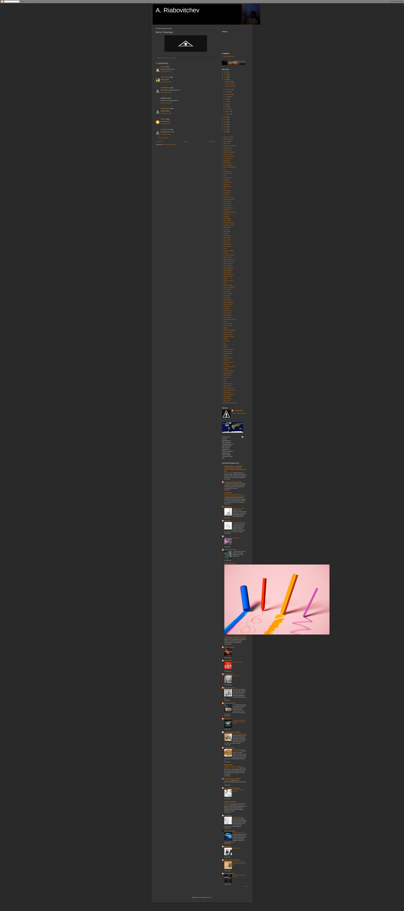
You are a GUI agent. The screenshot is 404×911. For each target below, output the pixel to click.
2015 (225, 72)
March (227, 109)
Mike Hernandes (228, 281)
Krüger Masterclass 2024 (239, 733)
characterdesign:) (229, 388)
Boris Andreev (228, 163)
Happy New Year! (230, 84)
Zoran (225, 381)
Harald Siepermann (229, 223)
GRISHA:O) (227, 210)
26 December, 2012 (166, 103)
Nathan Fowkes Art (230, 703)
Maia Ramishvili (228, 472)
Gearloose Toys (237, 508)
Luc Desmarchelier (229, 255)
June (227, 101)
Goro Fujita (227, 214)
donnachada (227, 392)
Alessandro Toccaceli (230, 145)
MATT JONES (227, 257)
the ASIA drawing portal (230, 403)
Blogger (209, 897)
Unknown (163, 119)
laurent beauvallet (229, 394)
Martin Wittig (227, 272)
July (226, 99)
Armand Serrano (228, 154)
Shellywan (227, 341)
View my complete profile (239, 413)
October (227, 92)
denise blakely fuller (229, 390)
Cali (225, 169)
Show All (246, 886)
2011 (225, 117)
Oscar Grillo (227, 291)
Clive (225, 175)
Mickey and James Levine (239, 522)
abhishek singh (228, 383)
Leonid (226, 253)
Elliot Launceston (228, 197)
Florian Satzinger (228, 208)
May (226, 104)
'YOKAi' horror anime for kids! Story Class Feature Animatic (239, 722)
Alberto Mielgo (228, 141)
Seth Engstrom (228, 674)
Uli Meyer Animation (230, 801)
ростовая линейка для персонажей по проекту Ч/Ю (239, 863)
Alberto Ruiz (227, 143)
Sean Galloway (228, 334)
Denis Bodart (227, 190)
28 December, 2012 (166, 113)
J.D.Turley (226, 229)
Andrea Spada (228, 148)
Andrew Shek (227, 150)
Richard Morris (228, 310)
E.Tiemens (227, 195)
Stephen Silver (228, 351)
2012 (225, 79)
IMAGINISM (227, 227)
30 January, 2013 (165, 124)
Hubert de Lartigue (229, 225)
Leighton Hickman (229, 250)
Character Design (229, 831)
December (228, 81)
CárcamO (226, 180)
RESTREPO (227, 306)
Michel (225, 278)
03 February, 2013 (165, 134)
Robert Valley (227, 313)
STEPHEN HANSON (229, 330)
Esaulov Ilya (227, 205)
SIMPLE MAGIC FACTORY (232, 860)
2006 (225, 129)
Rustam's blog (228, 326)
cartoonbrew (227, 386)
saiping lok (227, 401)
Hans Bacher (227, 218)
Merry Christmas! (230, 86)
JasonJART (227, 240)
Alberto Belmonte (228, 139)
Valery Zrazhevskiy (229, 371)
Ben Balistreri (227, 158)
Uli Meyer (226, 364)
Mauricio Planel (228, 276)
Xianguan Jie (227, 377)
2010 (225, 119)
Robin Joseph (228, 317)
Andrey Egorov (164, 77)
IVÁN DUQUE (236, 848)
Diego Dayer (227, 193)
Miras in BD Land (229, 687)
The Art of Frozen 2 (238, 832)
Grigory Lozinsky (229, 647)
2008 (225, 124)
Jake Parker (227, 231)
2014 (225, 74)
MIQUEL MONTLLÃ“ (229, 259)
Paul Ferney (227, 298)
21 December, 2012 (166, 92)
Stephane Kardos (229, 349)
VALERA (226, 368)
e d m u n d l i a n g (229, 563)
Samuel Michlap (228, 332)
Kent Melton (227, 815)
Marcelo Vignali (228, 263)
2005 (225, 132)
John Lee (226, 242)
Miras (225, 283)
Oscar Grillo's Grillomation (232, 788)
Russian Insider (228, 323)
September (228, 94)
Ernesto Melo (227, 201)
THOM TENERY (228, 353)
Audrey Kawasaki (229, 156)
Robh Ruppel (227, 315)
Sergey (226, 338)
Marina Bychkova (228, 268)
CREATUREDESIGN (229, 167)
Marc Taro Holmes (229, 261)
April (226, 106)
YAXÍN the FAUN (229, 748)
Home (186, 141)
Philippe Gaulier (228, 304)
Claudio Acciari (228, 173)
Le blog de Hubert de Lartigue (233, 482)
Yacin (225, 379)
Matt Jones (227, 719)
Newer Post (159, 141)
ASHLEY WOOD (228, 137)
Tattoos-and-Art (228, 358)
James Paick (227, 236)
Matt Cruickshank (228, 274)
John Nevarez (228, 244)
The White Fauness (238, 817)
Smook (226, 345)
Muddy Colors (228, 765)
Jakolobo (226, 233)
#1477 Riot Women (238, 662)
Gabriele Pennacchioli (230, 212)
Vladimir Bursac (228, 373)
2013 (225, 77)
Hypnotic (163, 67)
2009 (225, 122)
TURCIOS (226, 356)
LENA (225, 248)
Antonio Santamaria (229, 152)
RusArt (225, 321)
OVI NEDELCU (228, 289)
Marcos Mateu (228, 265)
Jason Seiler (227, 238)
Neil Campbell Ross (229, 287)
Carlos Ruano (228, 171)
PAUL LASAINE (228, 293)
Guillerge (226, 216)
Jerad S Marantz (229, 873)
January (227, 114)
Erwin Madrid (227, 203)
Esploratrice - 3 (237, 538)
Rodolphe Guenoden (230, 319)
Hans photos (227, 220)
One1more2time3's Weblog (232, 779)
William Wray (227, 375)
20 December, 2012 (166, 71)
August (227, 96)
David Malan (227, 186)
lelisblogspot (227, 396)
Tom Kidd (226, 360)
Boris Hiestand (228, 165)
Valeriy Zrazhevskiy (230, 550)
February (228, 111)
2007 (225, 127)
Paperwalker (228, 507)
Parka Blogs (228, 493)
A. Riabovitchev (177, 10)
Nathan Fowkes (228, 285)
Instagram (227, 780)
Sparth (225, 347)
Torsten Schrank (228, 362)
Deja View (227, 520)
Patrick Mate (227, 296)
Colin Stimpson (228, 178)
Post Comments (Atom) (170, 144)
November (228, 89)
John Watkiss (227, 246)
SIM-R (225, 328)
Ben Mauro (227, 160)
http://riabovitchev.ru (229, 56)
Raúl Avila (226, 308)
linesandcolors (228, 398)
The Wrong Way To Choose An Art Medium (235, 636)
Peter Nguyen (227, 300)
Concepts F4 (236, 675)
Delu (225, 188)
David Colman (228, 182)
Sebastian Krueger (229, 336)
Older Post (212, 141)
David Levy (227, 184)
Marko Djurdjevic (228, 270)
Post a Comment (163, 138)
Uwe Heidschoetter (229, 366)
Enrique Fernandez (229, 199)
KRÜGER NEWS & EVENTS (232, 732)
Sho (225, 343)
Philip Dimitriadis (228, 302)
